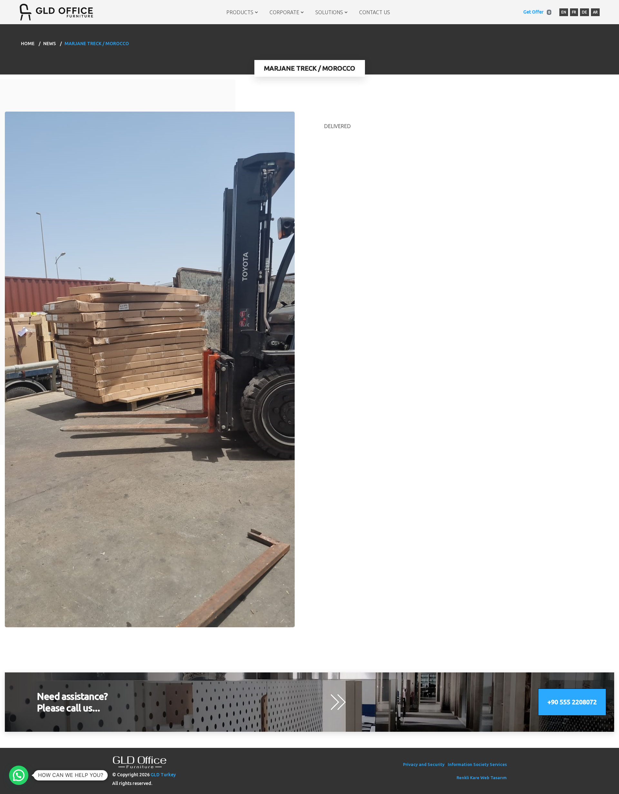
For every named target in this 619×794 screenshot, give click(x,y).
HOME (27, 43)
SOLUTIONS (329, 12)
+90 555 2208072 (572, 702)
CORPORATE (284, 12)
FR (574, 12)
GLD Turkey (163, 774)
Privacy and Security (424, 764)
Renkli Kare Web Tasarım (482, 777)
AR (595, 12)
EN (563, 12)
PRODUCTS (239, 12)
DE (584, 12)
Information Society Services (477, 764)
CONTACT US (374, 12)
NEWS (49, 43)
